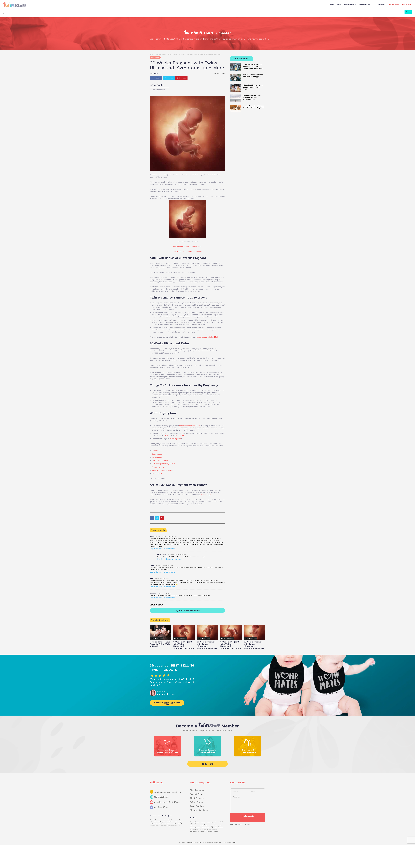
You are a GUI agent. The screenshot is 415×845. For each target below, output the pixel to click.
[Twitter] (157, 518)
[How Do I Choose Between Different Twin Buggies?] (235, 77)
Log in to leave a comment (162, 548)
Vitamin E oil (157, 451)
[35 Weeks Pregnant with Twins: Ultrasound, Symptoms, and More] (254, 632)
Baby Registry (175, 439)
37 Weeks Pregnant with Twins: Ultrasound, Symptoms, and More (207, 645)
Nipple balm (157, 473)
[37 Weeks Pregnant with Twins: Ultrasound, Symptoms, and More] (207, 632)
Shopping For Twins (199, 810)
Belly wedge (157, 454)
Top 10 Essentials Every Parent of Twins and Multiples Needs (252, 97)
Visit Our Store (167, 702)
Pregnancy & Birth (160, 54)
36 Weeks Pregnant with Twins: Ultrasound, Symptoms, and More (230, 645)
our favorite (179, 435)
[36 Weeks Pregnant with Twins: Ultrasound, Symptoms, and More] (231, 632)
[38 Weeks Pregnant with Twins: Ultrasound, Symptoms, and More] (184, 632)
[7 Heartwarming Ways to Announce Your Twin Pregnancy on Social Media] (235, 67)
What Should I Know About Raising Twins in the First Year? (253, 87)
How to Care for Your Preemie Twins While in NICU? (160, 644)
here (166, 435)
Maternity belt (158, 467)
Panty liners (157, 457)
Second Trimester (198, 794)
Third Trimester (173, 54)
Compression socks (160, 460)
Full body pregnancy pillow (163, 464)
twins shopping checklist (207, 337)
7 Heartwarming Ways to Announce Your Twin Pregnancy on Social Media (253, 66)
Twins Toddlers (197, 806)
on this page (206, 494)
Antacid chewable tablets (162, 470)
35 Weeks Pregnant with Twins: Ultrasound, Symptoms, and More (254, 645)
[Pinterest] (162, 518)
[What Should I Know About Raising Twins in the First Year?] (235, 88)
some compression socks (189, 426)
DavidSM (155, 73)
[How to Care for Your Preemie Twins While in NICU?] (160, 632)
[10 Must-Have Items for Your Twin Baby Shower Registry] (235, 108)
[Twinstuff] (14, 4)
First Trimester (197, 790)
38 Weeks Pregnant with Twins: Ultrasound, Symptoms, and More (183, 645)
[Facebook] (152, 518)
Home (152, 54)
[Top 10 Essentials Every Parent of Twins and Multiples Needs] (235, 98)
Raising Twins (196, 802)
